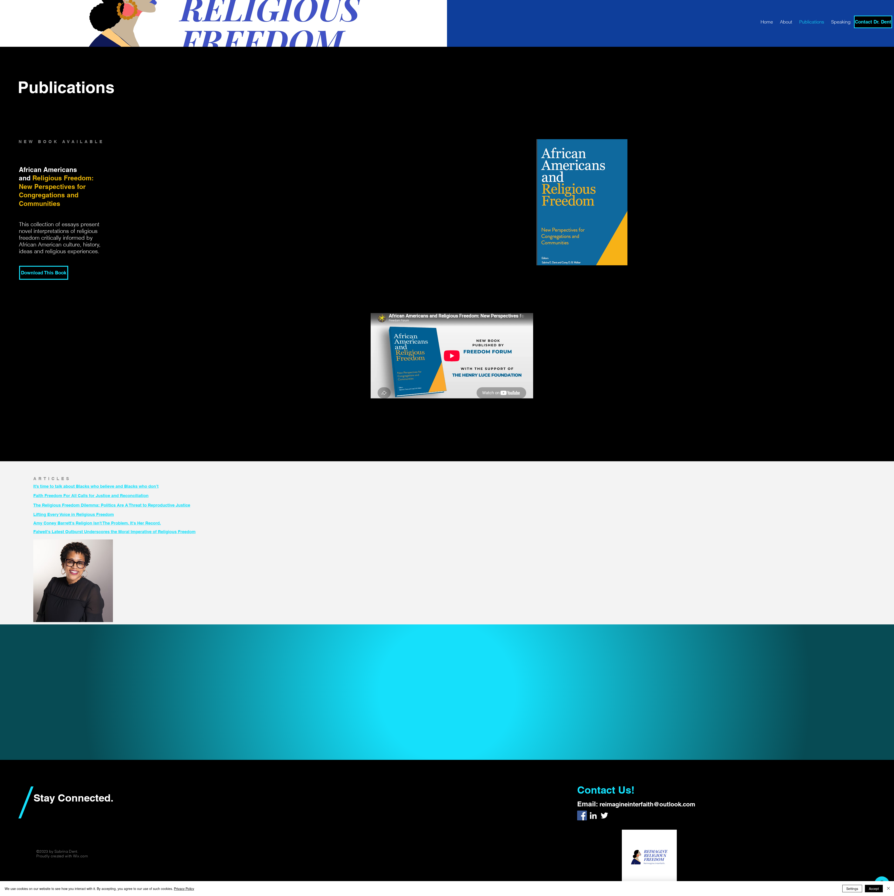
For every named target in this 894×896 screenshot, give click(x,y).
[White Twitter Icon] (604, 815)
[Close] (888, 888)
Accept (874, 888)
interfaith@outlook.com (661, 804)
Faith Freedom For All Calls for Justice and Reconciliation (91, 495)
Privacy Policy (184, 888)
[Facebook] (582, 815)
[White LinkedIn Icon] (593, 815)
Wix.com (80, 856)
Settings (852, 888)
